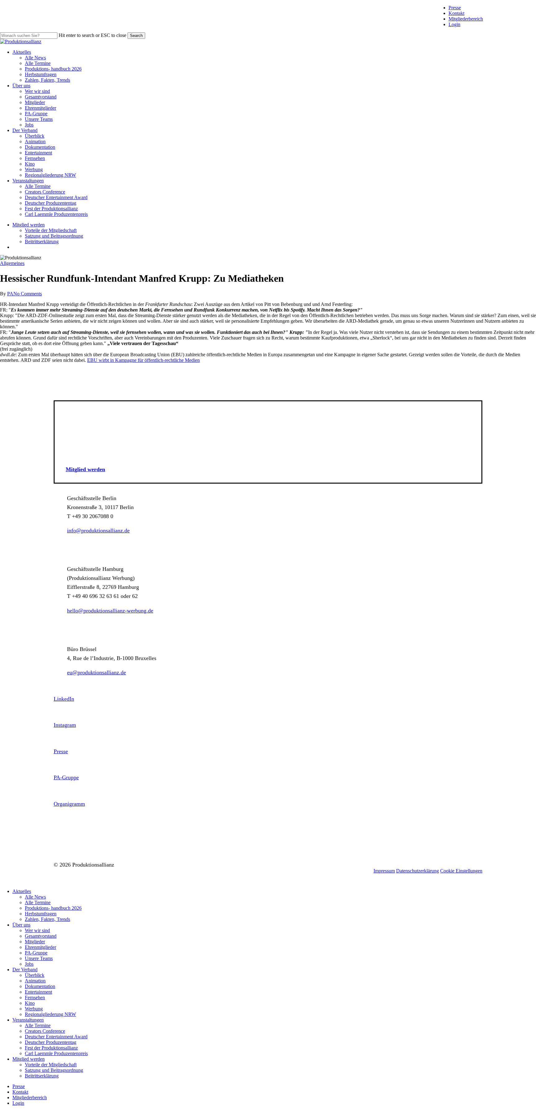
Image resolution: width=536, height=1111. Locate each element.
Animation (35, 980)
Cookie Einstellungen (461, 870)
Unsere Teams (39, 958)
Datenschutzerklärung (417, 870)
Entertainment (38, 992)
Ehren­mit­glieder (40, 947)
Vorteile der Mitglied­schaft (51, 1064)
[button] (85, 469)
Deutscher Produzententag (50, 1042)
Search (136, 35)
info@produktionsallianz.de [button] (98, 530)
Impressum (384, 870)
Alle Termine (38, 902)
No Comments (27, 293)
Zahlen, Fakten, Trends (47, 919)
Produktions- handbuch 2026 (53, 908)
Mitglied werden (28, 1059)
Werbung (34, 1008)
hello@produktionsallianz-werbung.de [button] (110, 611)
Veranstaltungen (28, 1019)
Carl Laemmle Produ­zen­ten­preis (56, 1053)
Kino (30, 1003)
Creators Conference (45, 1031)
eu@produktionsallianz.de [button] (96, 672)
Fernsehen (35, 997)
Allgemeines (12, 263)
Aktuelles (21, 891)
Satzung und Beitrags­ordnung (54, 1070)
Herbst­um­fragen (40, 913)
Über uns (21, 924)
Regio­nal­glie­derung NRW (50, 1014)
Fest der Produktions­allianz (51, 1047)
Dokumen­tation (40, 986)
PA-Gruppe (36, 952)
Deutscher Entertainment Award (56, 1036)
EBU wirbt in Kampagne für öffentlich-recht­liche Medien (143, 360)
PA (10, 293)
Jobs (29, 964)
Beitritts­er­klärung (42, 1075)
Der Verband (25, 969)
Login (454, 24)
